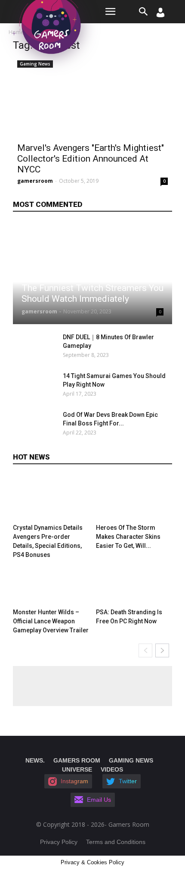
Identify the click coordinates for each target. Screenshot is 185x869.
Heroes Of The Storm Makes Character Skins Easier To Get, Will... (128, 536)
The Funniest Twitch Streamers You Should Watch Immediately (92, 293)
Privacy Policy (58, 841)
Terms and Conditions (115, 841)
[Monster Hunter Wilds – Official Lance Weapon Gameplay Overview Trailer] (51, 582)
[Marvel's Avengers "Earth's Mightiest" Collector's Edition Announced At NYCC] (92, 97)
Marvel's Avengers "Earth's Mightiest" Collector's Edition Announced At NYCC (90, 159)
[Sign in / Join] (160, 15)
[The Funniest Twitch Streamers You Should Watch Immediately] (92, 273)
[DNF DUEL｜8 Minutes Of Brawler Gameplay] (35, 348)
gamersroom (35, 180)
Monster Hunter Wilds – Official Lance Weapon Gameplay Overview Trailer (51, 621)
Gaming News (35, 64)
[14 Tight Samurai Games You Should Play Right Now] (35, 387)
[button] (144, 11)
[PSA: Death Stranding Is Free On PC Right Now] (134, 582)
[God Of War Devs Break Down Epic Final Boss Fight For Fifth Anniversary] (35, 425)
